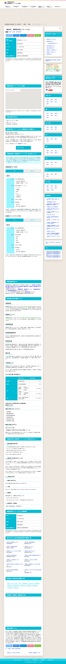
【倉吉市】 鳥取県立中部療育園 (12, 569)
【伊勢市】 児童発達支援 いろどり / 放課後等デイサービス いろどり (53, 226)
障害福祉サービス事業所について (41, 7)
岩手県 (56, 99)
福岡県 (48, 185)
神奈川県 (56, 113)
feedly (38, 35)
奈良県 (52, 152)
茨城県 (52, 115)
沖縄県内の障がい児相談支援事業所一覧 (53, 252)
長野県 (52, 127)
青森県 (52, 99)
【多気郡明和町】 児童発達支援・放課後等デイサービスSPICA (53, 204)
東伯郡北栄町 (9, 585)
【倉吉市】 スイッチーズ (28, 546)
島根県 (48, 164)
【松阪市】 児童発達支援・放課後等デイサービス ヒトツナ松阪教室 (53, 233)
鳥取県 (56, 162)
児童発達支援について (16, 7)
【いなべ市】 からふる (51, 214)
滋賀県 (48, 152)
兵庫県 (52, 150)
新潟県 (56, 127)
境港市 (20, 583)
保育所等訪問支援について (25, 7)
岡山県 (48, 162)
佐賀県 (52, 185)
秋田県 (52, 101)
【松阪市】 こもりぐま (51, 231)
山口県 (52, 164)
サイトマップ (27, 659)
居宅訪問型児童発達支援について (52, 43)
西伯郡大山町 (22, 585)
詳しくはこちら (21, 147)
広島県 (52, 162)
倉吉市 (16, 583)
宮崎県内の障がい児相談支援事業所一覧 (53, 255)
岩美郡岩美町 (25, 583)
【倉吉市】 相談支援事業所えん (30, 542)
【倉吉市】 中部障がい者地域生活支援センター (32, 555)
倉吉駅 (10, 31)
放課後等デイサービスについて (8, 7)
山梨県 (48, 127)
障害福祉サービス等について (49, 7)
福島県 (48, 103)
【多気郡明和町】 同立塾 (51, 201)
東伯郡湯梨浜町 (16, 585)
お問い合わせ (35, 659)
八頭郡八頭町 (31, 583)
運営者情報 (43, 659)
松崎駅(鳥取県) (18, 31)
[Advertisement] (33, 16)
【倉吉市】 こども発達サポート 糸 (12, 559)
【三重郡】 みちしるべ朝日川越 (52, 206)
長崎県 (56, 185)
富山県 (48, 129)
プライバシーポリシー (17, 659)
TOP (13, 24)
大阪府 (48, 150)
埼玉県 (52, 113)
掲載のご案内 (50, 659)
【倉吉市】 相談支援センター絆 (12, 542)
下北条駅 (13, 31)
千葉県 (48, 115)
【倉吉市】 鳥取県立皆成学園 (11, 546)
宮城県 (48, 101)
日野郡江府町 (16, 587)
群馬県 (48, 117)
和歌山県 (56, 152)
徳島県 (56, 174)
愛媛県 (48, 174)
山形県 (56, 101)
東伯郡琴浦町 (37, 583)
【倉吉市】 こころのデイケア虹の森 (30, 559)
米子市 (12, 583)
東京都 (48, 113)
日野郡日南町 (9, 587)
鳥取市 (8, 583)
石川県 (52, 129)
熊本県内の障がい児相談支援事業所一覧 (53, 251)
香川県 (52, 174)
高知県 (48, 176)
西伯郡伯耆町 (35, 585)
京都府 (56, 150)
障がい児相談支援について (33, 7)
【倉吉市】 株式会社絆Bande (11, 555)
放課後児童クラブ (58, 6)
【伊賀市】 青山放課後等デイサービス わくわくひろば (53, 223)
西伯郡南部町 (29, 585)
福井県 (56, 129)
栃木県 (56, 115)
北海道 (48, 99)
